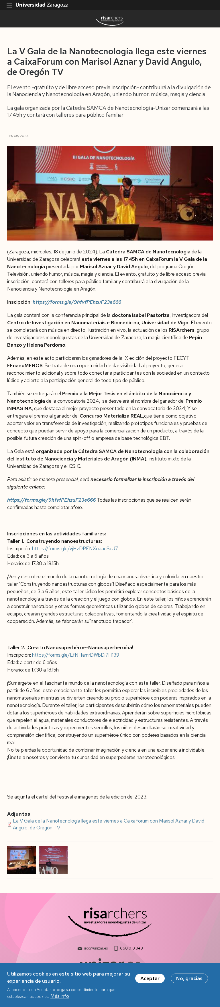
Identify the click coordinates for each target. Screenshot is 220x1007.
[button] (21, 860)
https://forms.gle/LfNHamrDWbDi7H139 (75, 655)
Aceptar (150, 978)
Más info (59, 996)
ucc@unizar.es (96, 948)
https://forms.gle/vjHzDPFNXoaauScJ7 (75, 548)
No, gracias (189, 978)
